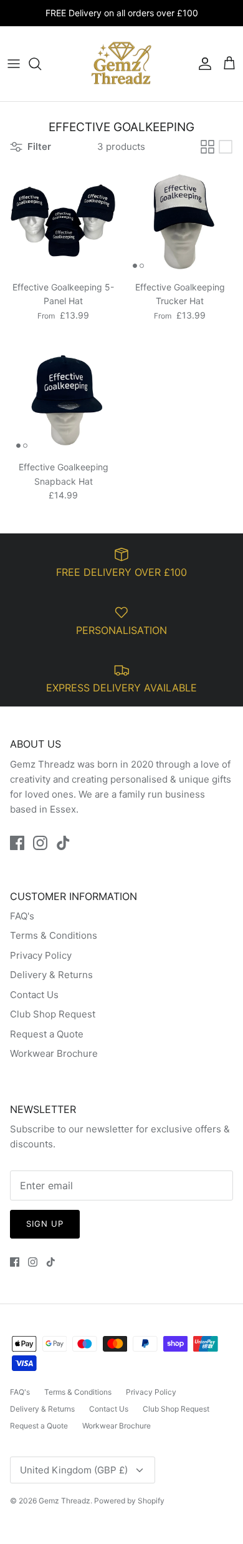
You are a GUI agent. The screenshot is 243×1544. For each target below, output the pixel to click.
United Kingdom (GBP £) (74, 1470)
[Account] (202, 63)
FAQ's (22, 916)
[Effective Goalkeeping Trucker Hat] (179, 220)
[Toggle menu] (13, 63)
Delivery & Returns (51, 975)
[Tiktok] (63, 843)
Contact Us (34, 995)
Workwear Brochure (54, 1053)
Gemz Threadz (64, 1500)
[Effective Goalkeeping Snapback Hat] (63, 400)
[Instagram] (40, 843)
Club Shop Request (52, 1014)
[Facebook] (17, 843)
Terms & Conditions (53, 935)
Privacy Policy (41, 955)
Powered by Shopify (129, 1500)
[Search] (41, 63)
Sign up (45, 1224)
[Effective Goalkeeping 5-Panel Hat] (63, 220)
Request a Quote (46, 1034)
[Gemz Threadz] (121, 63)
